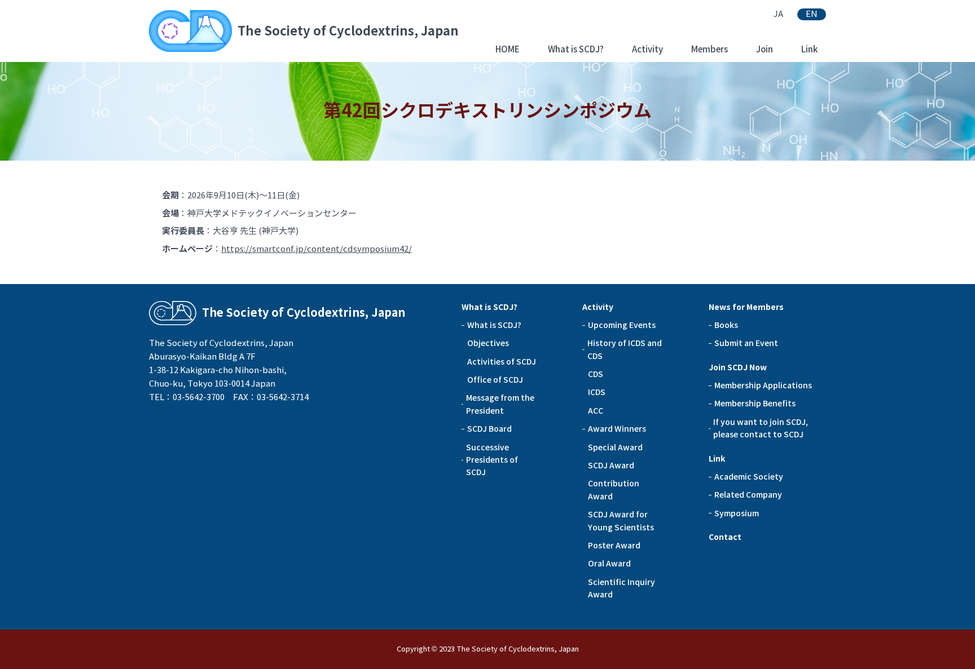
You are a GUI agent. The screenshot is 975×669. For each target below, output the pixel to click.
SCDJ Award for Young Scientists (621, 520)
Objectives (488, 343)
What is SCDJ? (576, 49)
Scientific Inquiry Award (621, 588)
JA (778, 14)
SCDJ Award (611, 465)
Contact (725, 537)
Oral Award (609, 564)
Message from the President (500, 404)
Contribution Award (613, 490)
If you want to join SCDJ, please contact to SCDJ (760, 428)
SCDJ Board (489, 429)
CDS (595, 374)
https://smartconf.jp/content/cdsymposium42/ (316, 249)
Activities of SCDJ (501, 362)
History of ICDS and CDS (624, 349)
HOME (507, 49)
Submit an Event (746, 343)
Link (809, 49)
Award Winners (617, 429)
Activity (647, 49)
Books (726, 325)
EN (812, 14)
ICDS (596, 392)
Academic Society (748, 477)
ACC (595, 411)
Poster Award (614, 545)
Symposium (736, 513)
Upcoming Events (622, 325)
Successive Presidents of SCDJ (492, 460)
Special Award (615, 447)
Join (764, 49)
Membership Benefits (755, 403)
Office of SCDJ (495, 380)
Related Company (748, 495)
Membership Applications (763, 385)
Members (709, 49)
